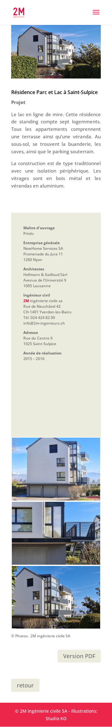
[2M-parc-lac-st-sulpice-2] (56, 628)
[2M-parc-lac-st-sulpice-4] (56, 565)
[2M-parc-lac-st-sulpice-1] (56, 500)
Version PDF (79, 656)
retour (25, 685)
